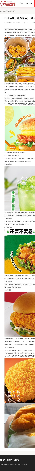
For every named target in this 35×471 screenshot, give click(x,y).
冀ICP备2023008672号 (21, 464)
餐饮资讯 (8, 11)
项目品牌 (29, 3)
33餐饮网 (2, 11)
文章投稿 (16, 460)
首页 (21, 3)
